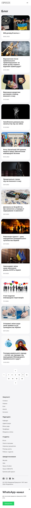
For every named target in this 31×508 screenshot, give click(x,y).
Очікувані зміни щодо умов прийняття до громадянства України (12, 325)
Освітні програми (8, 443)
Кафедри (5, 420)
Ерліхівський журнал (9, 471)
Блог (4, 406)
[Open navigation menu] (27, 2)
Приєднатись (8, 503)
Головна (5, 400)
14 (12, 378)
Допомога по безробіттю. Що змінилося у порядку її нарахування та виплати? (13, 209)
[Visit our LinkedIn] (13, 479)
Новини (5, 403)
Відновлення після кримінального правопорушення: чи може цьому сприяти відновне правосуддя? (12, 62)
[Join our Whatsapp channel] (10, 479)
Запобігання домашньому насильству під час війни (13, 123)
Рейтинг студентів (8, 452)
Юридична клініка (8, 432)
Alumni (5, 409)
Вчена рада (6, 426)
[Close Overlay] (29, 489)
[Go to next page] (15, 383)
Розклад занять (7, 449)
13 (8, 378)
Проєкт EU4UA (7, 466)
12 (26, 375)
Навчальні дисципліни (9, 446)
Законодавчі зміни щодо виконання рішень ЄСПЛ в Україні (12, 268)
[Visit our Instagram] (7, 479)
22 (22, 378)
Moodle (5, 460)
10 (19, 375)
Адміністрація (7, 423)
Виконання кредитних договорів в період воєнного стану (11, 94)
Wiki (4, 463)
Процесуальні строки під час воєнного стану (12, 180)
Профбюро (6, 429)
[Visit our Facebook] (4, 479)
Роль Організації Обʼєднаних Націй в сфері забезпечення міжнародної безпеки (14, 151)
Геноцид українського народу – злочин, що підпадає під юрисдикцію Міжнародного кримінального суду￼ (14, 356)
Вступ (4, 440)
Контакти (5, 412)
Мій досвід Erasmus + (11, 33)
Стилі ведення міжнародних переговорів (13, 297)
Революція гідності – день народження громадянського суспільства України (14, 238)
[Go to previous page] (15, 370)
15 (16, 378)
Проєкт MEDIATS (8, 469)
